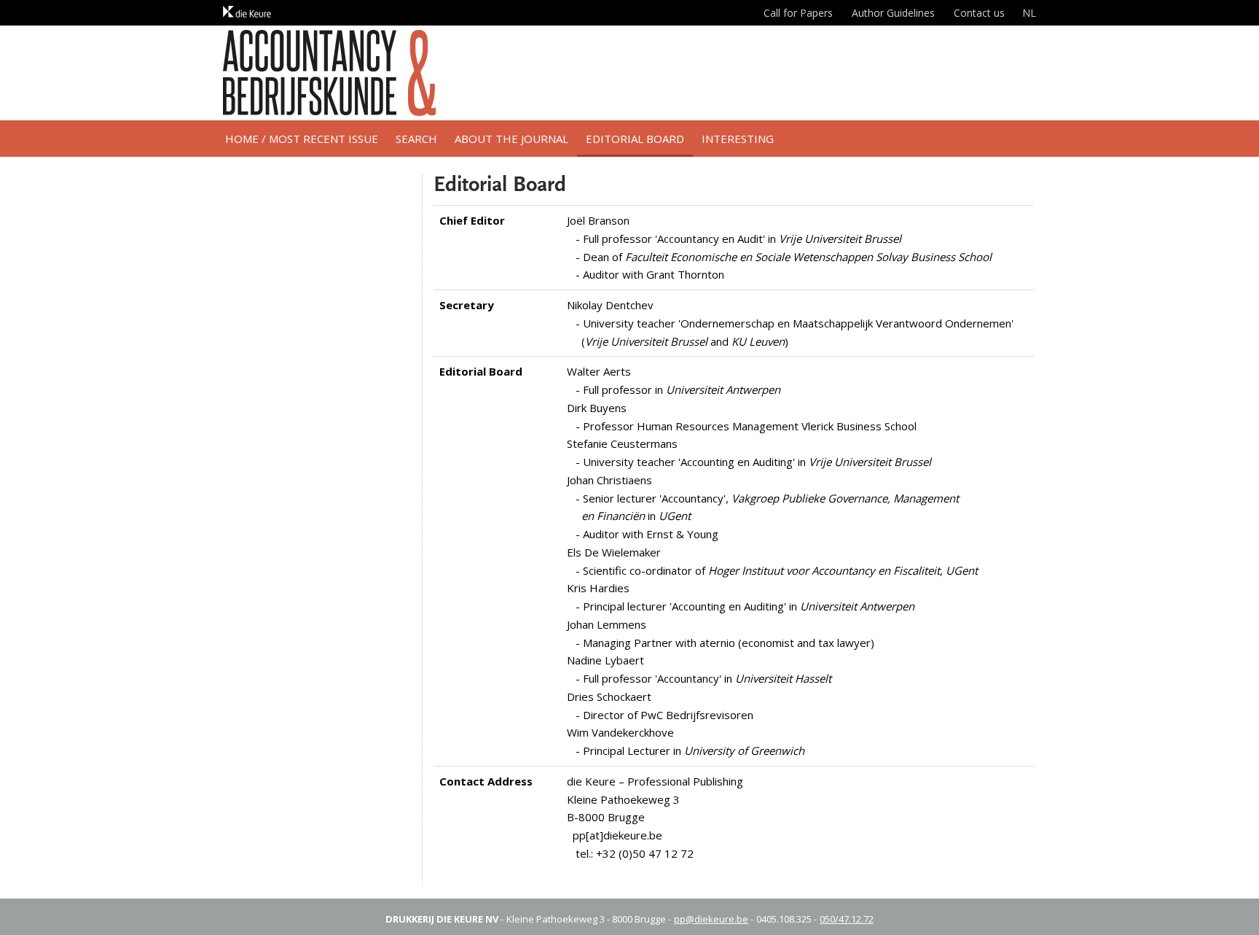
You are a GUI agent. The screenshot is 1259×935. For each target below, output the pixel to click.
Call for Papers (798, 13)
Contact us (979, 13)
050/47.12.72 (847, 919)
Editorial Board (635, 138)
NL (1029, 13)
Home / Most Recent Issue (301, 138)
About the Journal (511, 138)
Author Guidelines (893, 13)
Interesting (738, 138)
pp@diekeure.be (711, 919)
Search (416, 138)
